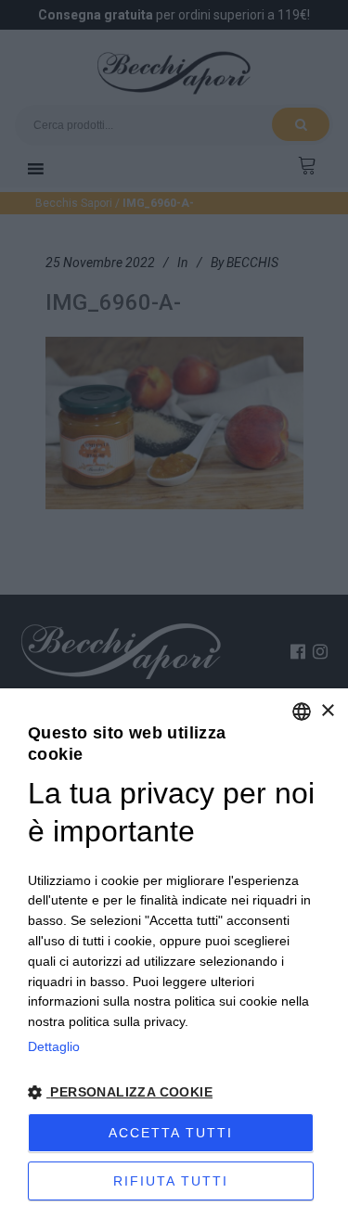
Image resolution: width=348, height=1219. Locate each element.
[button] (174, 1093)
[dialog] (174, 953)
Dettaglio (54, 1046)
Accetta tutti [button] (171, 1132)
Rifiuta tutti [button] (170, 1181)
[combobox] (301, 711)
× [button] (327, 711)
